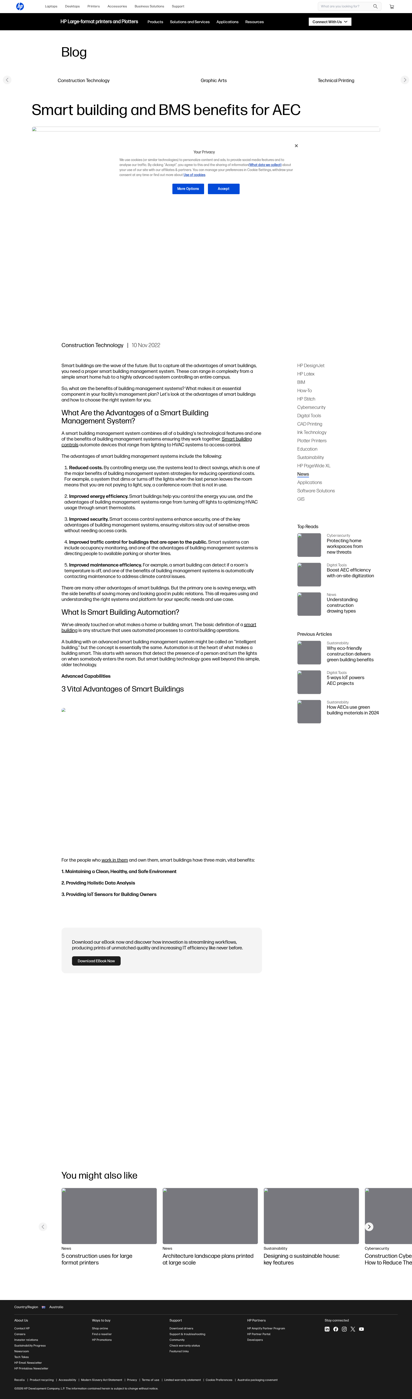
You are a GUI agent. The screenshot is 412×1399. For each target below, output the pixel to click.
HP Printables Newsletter (31, 1368)
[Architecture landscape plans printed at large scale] (210, 1216)
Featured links (179, 1351)
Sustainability (310, 457)
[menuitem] (51, 6)
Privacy (132, 1380)
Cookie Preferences (219, 1380)
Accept (223, 189)
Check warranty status (185, 1345)
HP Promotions (102, 1340)
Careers (20, 1334)
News (303, 474)
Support (178, 6)
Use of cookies (194, 175)
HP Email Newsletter (28, 1362)
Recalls (19, 1380)
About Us (21, 1320)
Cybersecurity (311, 407)
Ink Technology (311, 432)
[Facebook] (335, 1329)
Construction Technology (84, 80)
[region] (207, 171)
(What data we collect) (265, 165)
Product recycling (42, 1380)
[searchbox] (346, 6)
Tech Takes (21, 1357)
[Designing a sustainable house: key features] (311, 1216)
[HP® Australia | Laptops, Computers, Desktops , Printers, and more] (20, 6)
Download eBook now (96, 960)
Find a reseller (102, 1334)
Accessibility (67, 1380)
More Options (188, 189)
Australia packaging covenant (257, 1380)
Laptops (51, 6)
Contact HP (22, 1328)
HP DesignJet (310, 365)
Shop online (100, 1328)
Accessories (117, 6)
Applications (309, 482)
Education (307, 449)
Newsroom (21, 1351)
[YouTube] (361, 1329)
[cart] (392, 6)
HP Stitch (306, 399)
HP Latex (305, 374)
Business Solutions (149, 6)
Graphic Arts (214, 80)
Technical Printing (336, 80)
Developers (255, 1340)
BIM (301, 382)
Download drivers (181, 1328)
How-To (304, 390)
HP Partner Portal (259, 1334)
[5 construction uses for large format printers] (109, 1216)
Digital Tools (309, 415)
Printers (94, 6)
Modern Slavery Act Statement (101, 1380)
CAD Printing (309, 424)
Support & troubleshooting (187, 1334)
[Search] (375, 6)
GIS (300, 499)
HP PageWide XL (314, 465)
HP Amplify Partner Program (266, 1328)
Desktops (72, 6)
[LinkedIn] (327, 1329)
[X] (352, 1329)
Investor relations (26, 1340)
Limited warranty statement (182, 1380)
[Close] (296, 145)
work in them (115, 860)
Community (177, 1340)
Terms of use (150, 1380)
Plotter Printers (312, 440)
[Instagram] (344, 1329)
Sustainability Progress (30, 1345)
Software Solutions (316, 491)
